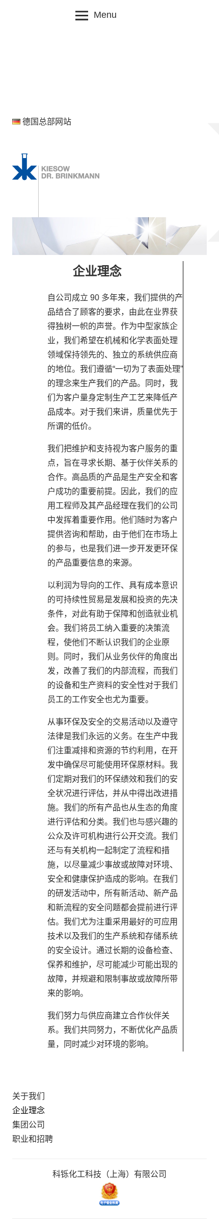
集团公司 (28, 1124)
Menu (105, 15)
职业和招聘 (32, 1139)
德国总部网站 (46, 121)
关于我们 (28, 1096)
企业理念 (28, 1110)
